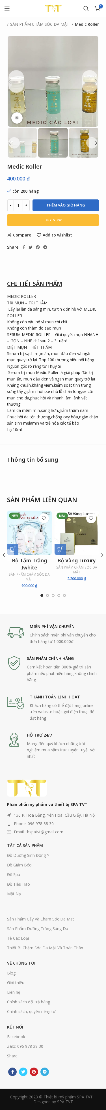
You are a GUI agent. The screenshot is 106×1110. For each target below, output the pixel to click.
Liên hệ (13, 992)
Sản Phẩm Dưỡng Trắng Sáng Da (37, 928)
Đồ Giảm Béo (19, 865)
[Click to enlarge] (17, 118)
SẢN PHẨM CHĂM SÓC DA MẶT (40, 24)
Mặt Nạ (14, 893)
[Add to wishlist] (44, 518)
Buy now (53, 219)
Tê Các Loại (18, 938)
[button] (12, 549)
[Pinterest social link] (38, 247)
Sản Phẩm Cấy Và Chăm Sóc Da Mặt (40, 919)
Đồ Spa (13, 874)
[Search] (86, 8)
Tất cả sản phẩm (25, 845)
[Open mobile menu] (7, 8)
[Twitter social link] (30, 247)
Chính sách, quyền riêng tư (31, 1011)
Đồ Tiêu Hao (18, 884)
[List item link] (53, 824)
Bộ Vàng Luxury (76, 560)
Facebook (16, 1036)
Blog (11, 973)
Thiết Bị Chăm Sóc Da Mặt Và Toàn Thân (45, 947)
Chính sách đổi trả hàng (28, 1001)
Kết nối (15, 1027)
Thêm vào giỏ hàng (65, 205)
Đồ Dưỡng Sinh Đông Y (28, 855)
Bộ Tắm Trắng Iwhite (29, 564)
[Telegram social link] (45, 247)
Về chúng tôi (21, 963)
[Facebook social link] (24, 247)
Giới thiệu (15, 982)
